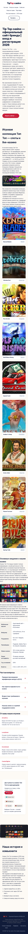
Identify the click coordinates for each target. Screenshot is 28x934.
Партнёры (18, 10)
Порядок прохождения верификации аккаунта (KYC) (12, 678)
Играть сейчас (9, 116)
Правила (15, 926)
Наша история (11, 10)
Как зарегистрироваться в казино (11, 688)
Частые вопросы (10, 13)
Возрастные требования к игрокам (11, 697)
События (21, 7)
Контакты (23, 926)
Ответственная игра (6, 926)
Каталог (6, 7)
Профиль (13, 18)
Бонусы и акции (13, 7)
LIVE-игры (19, 13)
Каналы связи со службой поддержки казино (11, 707)
